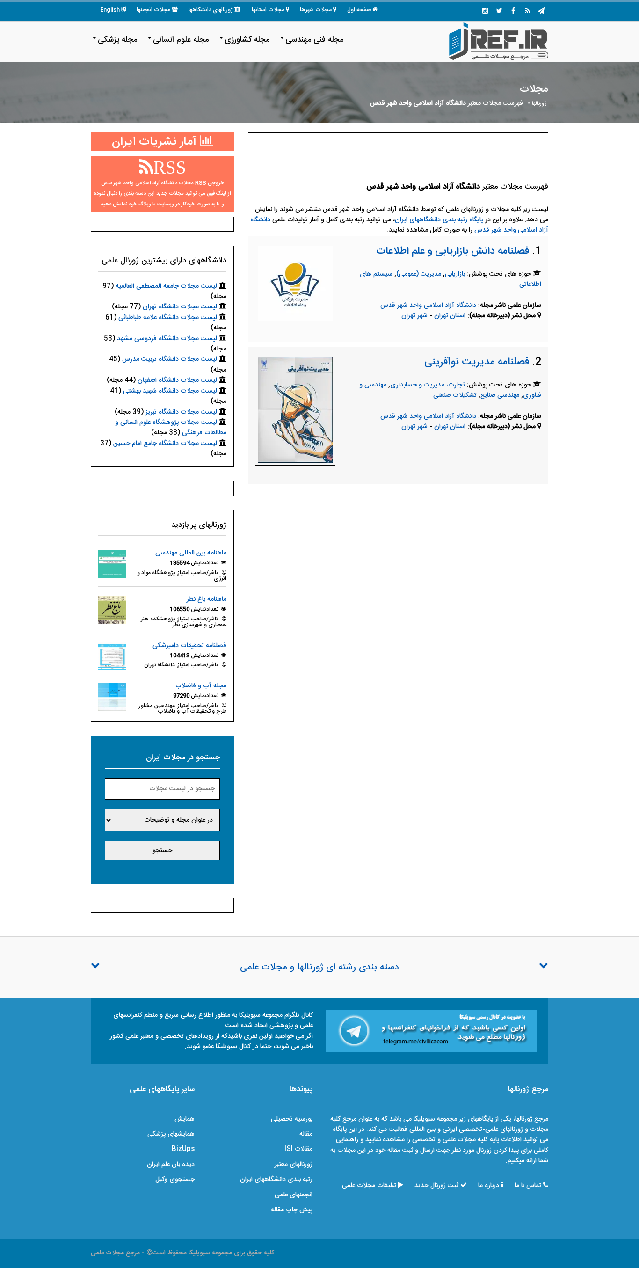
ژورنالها (539, 103)
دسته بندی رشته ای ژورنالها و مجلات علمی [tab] (319, 967)
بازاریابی (455, 274)
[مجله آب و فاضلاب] (112, 697)
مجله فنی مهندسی (314, 39)
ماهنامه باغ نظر (206, 599)
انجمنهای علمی (293, 1195)
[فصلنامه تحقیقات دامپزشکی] (112, 656)
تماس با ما (528, 1186)
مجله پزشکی (117, 39)
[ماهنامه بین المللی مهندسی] (112, 564)
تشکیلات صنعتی (455, 395)
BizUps (183, 1149)
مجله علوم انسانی (181, 39)
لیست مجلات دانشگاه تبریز (181, 412)
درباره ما (488, 1186)
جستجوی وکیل (175, 1179)
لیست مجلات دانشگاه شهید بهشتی (170, 391)
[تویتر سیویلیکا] (499, 12)
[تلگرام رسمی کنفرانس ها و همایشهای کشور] (541, 12)
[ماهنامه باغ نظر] (112, 610)
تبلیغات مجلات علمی (369, 1186)
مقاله (305, 1134)
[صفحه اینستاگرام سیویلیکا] (485, 12)
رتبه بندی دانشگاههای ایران (276, 1179)
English (110, 10)
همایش (184, 1119)
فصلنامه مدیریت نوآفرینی (476, 362)
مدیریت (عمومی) (418, 274)
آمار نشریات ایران (156, 142)
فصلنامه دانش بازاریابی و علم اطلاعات (452, 251)
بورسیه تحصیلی (291, 1119)
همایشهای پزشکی (171, 1134)
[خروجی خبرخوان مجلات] (527, 12)
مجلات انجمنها (153, 10)
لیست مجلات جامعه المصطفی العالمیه (166, 286)
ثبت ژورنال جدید (436, 1186)
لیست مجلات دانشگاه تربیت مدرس (169, 359)
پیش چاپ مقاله (291, 1210)
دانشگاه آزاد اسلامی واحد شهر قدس (428, 305)
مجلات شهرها (316, 10)
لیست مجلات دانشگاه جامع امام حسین (165, 443)
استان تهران (450, 315)
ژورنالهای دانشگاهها (211, 10)
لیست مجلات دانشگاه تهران (180, 307)
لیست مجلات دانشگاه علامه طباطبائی (167, 317)
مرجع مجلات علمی (115, 1253)
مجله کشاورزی (247, 39)
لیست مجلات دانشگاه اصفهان (177, 380)
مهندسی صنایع (499, 395)
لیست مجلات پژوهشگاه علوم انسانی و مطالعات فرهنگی (170, 427)
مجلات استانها (268, 10)
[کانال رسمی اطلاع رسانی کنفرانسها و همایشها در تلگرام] (431, 1031)
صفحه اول (359, 10)
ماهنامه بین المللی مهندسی (190, 553)
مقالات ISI (298, 1149)
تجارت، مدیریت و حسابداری (427, 385)
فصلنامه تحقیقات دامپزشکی (189, 645)
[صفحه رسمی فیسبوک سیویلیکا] (513, 12)
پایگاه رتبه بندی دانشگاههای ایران (439, 220)
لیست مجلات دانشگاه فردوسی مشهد (167, 338)
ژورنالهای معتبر (293, 1164)
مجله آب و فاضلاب (200, 686)
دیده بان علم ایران (171, 1164)
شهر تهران (414, 315)
